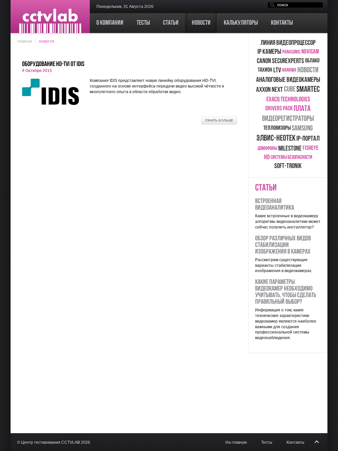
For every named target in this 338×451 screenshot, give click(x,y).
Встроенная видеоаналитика (274, 204)
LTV (277, 70)
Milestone (290, 148)
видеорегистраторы (288, 119)
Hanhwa (289, 70)
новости (308, 70)
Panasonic (291, 52)
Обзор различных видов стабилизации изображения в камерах (283, 245)
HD (267, 157)
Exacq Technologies (288, 99)
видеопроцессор (296, 43)
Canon (264, 61)
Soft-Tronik (288, 166)
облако (312, 61)
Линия (267, 43)
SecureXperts (288, 61)
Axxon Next (269, 90)
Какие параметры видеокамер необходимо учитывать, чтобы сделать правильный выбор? (285, 292)
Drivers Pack (279, 109)
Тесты (266, 442)
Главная (24, 41)
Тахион (265, 70)
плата (302, 109)
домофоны (267, 148)
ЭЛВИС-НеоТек (275, 138)
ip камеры (269, 52)
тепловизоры (277, 128)
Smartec (308, 90)
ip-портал (308, 138)
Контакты (295, 442)
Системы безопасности (291, 157)
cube (289, 89)
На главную (236, 442)
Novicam (310, 52)
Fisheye (311, 148)
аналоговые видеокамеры (288, 80)
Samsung (302, 128)
